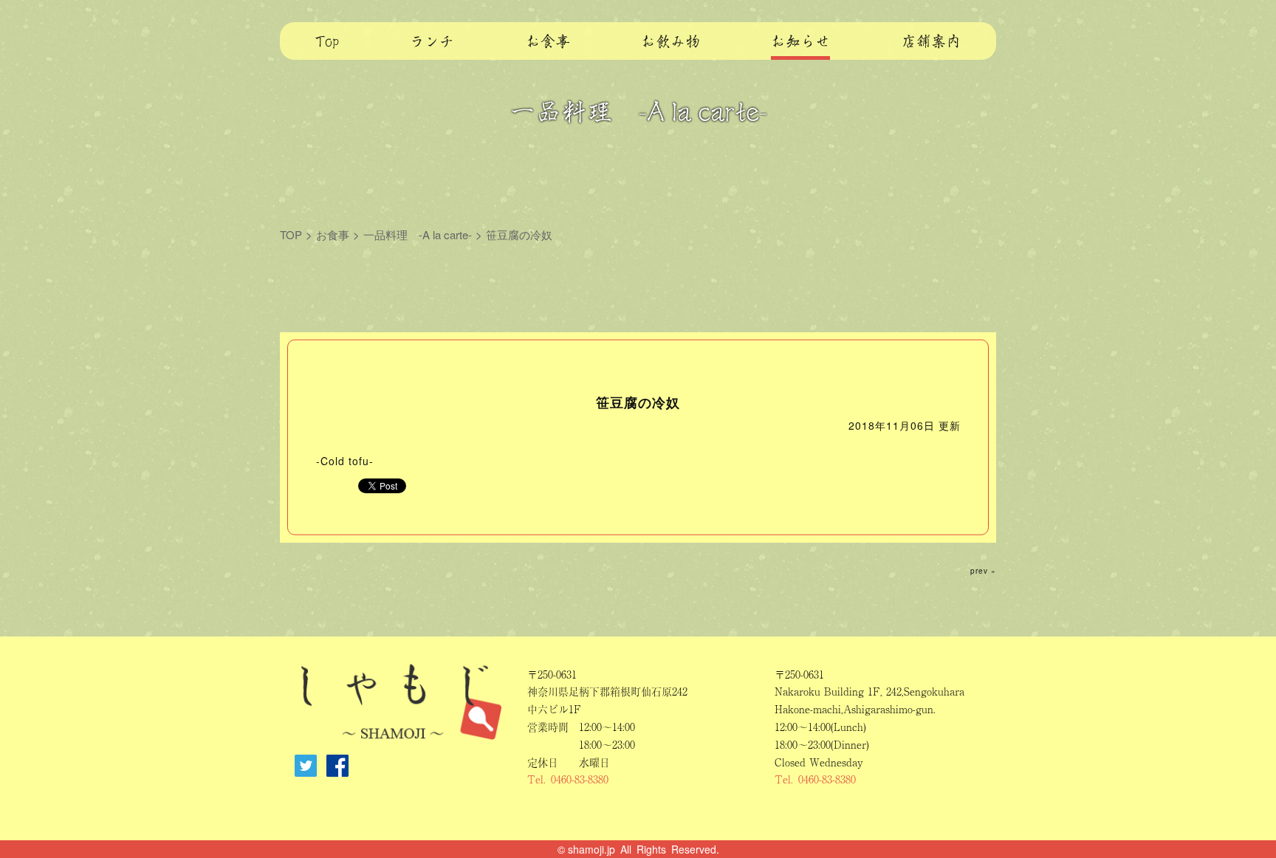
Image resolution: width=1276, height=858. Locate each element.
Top (327, 42)
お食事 (332, 234)
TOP (291, 234)
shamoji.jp (591, 849)
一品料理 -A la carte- (417, 234)
